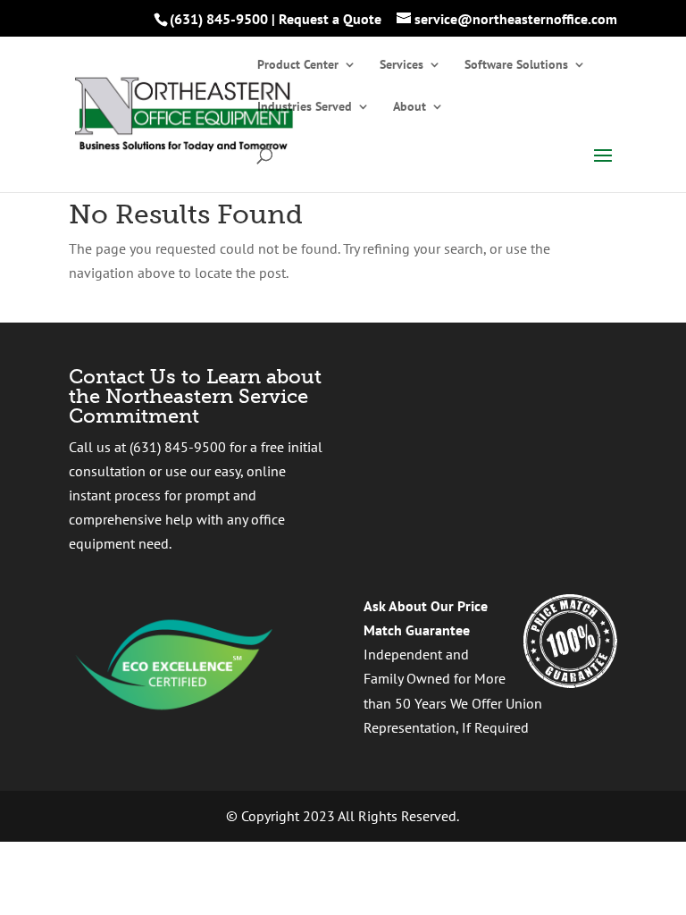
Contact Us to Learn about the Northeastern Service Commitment (195, 396)
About (409, 107)
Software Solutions (516, 65)
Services (401, 65)
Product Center (298, 65)
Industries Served (304, 107)
